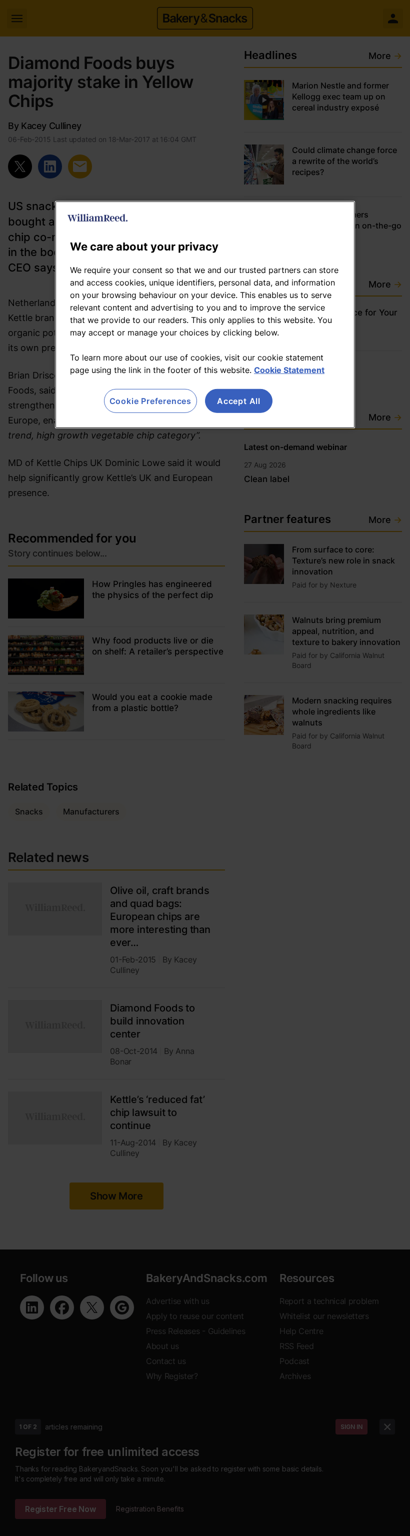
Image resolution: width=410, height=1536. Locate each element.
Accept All (238, 401)
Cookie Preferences (151, 401)
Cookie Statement (289, 370)
